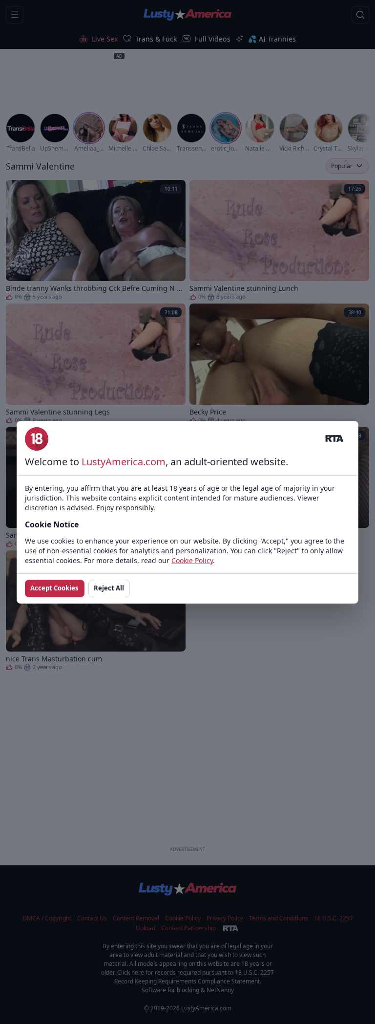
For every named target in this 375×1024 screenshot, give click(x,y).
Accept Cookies (54, 588)
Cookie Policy (192, 560)
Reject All (109, 588)
